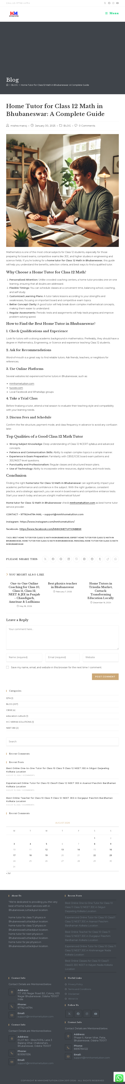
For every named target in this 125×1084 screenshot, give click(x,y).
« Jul (8, 873)
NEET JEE (11, 728)
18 (30, 855)
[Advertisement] (62, 52)
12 (46, 849)
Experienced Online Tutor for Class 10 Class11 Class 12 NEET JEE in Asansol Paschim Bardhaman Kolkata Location (90, 921)
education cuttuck (16, 716)
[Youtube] (96, 1014)
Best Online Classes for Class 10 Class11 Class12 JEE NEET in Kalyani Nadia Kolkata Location (89, 965)
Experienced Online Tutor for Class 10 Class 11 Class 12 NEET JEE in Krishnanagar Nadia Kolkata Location (90, 950)
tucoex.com (16, 387)
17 (14, 855)
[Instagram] (87, 1014)
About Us (73, 998)
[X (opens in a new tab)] (105, 3)
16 (111, 849)
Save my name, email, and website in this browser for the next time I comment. (56, 667)
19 (46, 855)
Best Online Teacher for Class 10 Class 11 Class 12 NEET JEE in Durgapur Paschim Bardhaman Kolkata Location (88, 936)
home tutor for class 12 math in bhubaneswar (47, 541)
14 (78, 849)
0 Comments (87, 125)
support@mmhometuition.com (36, 1016)
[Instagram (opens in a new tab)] (113, 3)
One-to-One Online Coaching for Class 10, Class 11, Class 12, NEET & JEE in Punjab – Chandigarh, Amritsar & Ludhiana (24, 592)
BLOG (67, 125)
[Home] (7, 85)
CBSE (9, 710)
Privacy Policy (75, 984)
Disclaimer (73, 994)
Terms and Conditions (79, 989)
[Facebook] (78, 1014)
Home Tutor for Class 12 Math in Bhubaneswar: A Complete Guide (55, 85)
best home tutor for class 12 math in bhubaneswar (41, 537)
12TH (8, 698)
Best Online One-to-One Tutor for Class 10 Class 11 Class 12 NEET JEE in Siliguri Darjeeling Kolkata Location (89, 907)
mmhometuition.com (21, 383)
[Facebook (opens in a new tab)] (109, 3)
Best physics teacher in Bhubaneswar (62, 585)
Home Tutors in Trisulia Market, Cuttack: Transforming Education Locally (101, 591)
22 (94, 855)
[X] (69, 1014)
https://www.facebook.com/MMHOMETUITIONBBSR (50, 529)
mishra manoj (19, 125)
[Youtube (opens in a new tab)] (117, 3)
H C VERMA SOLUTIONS (18, 721)
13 (62, 849)
